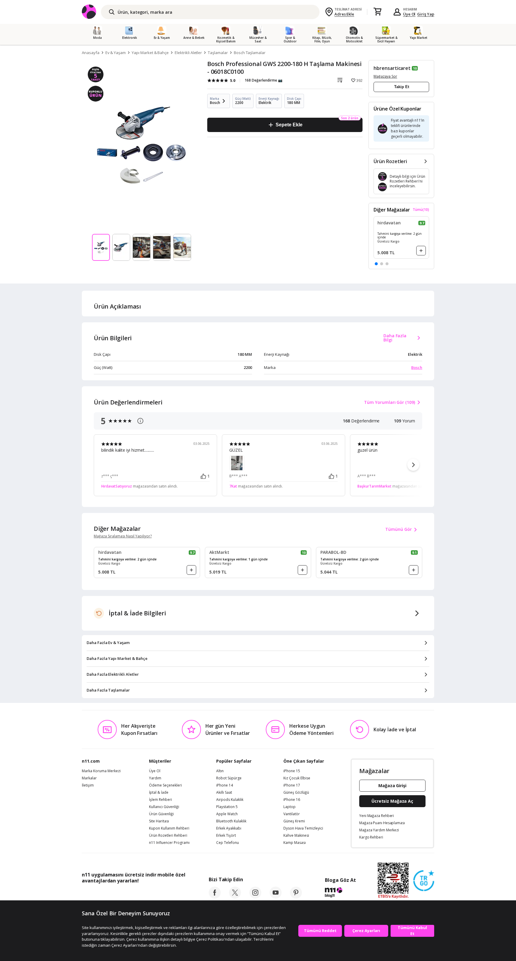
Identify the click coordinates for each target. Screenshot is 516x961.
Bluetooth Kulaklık (231, 821)
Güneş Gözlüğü (296, 792)
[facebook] (215, 896)
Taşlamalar (218, 52)
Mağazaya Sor (385, 76)
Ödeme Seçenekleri (165, 785)
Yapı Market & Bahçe (150, 52)
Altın (220, 771)
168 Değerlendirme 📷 (263, 80)
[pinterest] (296, 896)
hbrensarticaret (392, 68)
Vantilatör (291, 814)
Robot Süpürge (229, 778)
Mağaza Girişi (392, 785)
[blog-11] (340, 893)
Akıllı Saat (224, 792)
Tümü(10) (421, 209)
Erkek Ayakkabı (228, 828)
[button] (376, 263)
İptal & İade (158, 792)
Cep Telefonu (227, 842)
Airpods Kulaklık (229, 799)
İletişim (88, 785)
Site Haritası (159, 821)
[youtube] (276, 896)
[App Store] (100, 894)
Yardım (155, 778)
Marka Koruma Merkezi (101, 771)
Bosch (416, 367)
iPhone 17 (291, 785)
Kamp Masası (294, 842)
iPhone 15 (291, 771)
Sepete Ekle (289, 124)
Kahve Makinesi (296, 835)
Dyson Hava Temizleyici (303, 828)
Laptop (289, 806)
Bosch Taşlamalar (249, 52)
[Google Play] (137, 894)
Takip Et (401, 87)
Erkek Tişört (226, 835)
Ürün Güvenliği (161, 814)
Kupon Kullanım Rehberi (169, 828)
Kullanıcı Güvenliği (164, 806)
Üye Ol (409, 14)
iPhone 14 (224, 785)
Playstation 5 (227, 806)
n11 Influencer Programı (169, 842)
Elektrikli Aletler (188, 52)
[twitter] (235, 896)
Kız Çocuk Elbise (296, 778)
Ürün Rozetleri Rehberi (168, 835)
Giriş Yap (425, 14)
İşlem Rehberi (160, 799)
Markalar (89, 778)
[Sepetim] (377, 12)
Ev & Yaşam (115, 52)
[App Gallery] (172, 894)
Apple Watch (227, 814)
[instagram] (255, 896)
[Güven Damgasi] (423, 881)
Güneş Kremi (294, 821)
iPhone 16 (291, 799)
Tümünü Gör (398, 529)
